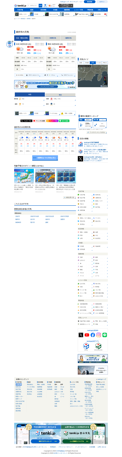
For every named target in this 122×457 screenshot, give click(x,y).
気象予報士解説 (100, 384)
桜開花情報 (88, 389)
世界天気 (18, 387)
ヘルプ (80, 1)
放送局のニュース (101, 389)
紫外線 (56, 399)
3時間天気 (37, 38)
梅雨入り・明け (89, 397)
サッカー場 (73, 394)
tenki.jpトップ (64, 1)
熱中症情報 (88, 401)
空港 (71, 389)
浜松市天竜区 (64, 216)
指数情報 (67, 10)
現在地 (45, 6)
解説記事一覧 (70, 197)
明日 (60, 95)
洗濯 (56, 387)
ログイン (101, 1)
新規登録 (89, 1)
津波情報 (39, 389)
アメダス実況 (31, 387)
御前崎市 (18, 222)
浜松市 (17, 216)
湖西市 (62, 219)
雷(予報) (18, 406)
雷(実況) (29, 394)
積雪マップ (19, 399)
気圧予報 (18, 389)
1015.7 (68, 75)
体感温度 (57, 401)
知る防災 (39, 396)
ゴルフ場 (72, 396)
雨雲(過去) (30, 384)
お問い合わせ (102, 447)
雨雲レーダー (19, 396)
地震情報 (39, 387)
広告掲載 (92, 447)
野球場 (72, 391)
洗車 (56, 403)
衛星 (81, 62)
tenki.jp (20, 6)
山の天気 (72, 384)
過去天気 (29, 391)
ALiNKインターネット (39, 447)
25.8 (34, 75)
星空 (56, 394)
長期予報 (18, 394)
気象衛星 (49, 387)
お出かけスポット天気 (76, 406)
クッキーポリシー (81, 447)
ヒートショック (89, 409)
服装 (56, 389)
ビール (62, 396)
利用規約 (53, 447)
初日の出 (88, 417)
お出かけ (57, 391)
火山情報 (39, 391)
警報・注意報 (41, 384)
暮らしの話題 (100, 387)
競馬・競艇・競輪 (75, 401)
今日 (29, 94)
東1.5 (51, 75)
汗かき (62, 387)
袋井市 (47, 219)
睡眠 (56, 406)
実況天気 (29, 389)
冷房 (61, 391)
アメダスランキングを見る (97, 132)
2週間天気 (68, 38)
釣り (71, 403)
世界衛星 (49, 389)
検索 (40, 5)
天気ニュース (102, 10)
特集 (97, 391)
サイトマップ (73, 1)
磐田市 (17, 219)
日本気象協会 (27, 447)
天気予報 (20, 10)
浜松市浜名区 (49, 216)
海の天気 (72, 387)
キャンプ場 (73, 399)
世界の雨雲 (19, 403)
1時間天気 (52, 38)
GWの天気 (88, 393)
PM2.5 (105, 62)
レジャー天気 (78, 10)
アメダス (98, 62)
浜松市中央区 (34, 216)
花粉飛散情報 (88, 385)
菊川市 (32, 222)
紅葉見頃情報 (89, 405)
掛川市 (32, 219)
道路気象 (18, 408)
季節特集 (90, 10)
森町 (46, 222)
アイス (62, 394)
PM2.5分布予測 (20, 401)
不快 (61, 389)
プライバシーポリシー (65, 447)
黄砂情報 (18, 410)
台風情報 (39, 394)
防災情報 (43, 10)
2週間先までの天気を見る (46, 158)
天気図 (55, 10)
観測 (31, 10)
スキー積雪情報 (89, 413)
